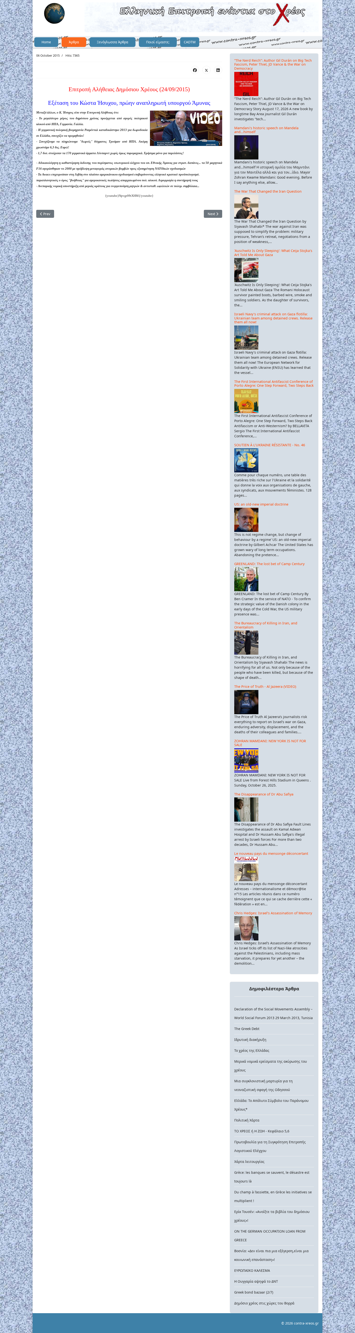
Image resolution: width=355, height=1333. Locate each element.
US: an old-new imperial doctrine (261, 504)
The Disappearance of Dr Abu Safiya (263, 794)
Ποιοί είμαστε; (158, 42)
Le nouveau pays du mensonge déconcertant (271, 853)
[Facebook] (195, 70)
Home (46, 42)
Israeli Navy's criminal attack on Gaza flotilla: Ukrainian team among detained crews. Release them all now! (273, 318)
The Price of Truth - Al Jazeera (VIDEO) (265, 686)
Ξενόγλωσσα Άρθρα (112, 42)
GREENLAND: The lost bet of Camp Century (269, 563)
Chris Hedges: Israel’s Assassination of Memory (273, 913)
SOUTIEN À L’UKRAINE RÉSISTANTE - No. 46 (269, 445)
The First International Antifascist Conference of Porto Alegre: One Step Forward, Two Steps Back (274, 383)
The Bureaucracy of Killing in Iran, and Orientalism (265, 625)
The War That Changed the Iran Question (268, 191)
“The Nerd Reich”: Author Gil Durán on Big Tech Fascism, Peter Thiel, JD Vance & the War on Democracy (273, 64)
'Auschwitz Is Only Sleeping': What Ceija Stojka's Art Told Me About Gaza (273, 252)
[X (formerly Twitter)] (206, 70)
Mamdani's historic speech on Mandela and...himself (266, 130)
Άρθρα (74, 42)
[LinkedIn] (218, 70)
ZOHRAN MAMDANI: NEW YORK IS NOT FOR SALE (270, 743)
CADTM (190, 42)
